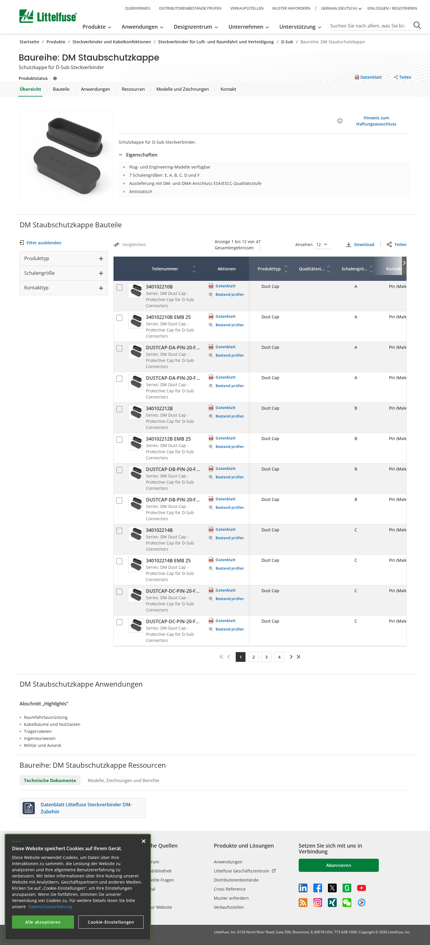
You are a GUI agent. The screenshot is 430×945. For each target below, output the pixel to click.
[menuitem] (98, 27)
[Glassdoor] (347, 888)
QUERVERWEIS (137, 8)
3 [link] (266, 657)
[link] (290, 657)
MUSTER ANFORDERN (291, 8)
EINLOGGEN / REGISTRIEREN (392, 8)
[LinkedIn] (303, 888)
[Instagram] (317, 902)
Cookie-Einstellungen (111, 922)
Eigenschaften (141, 155)
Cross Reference (230, 889)
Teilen (401, 244)
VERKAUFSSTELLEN (247, 8)
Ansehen (304, 244)
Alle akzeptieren (43, 922)
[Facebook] (317, 888)
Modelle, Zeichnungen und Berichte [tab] (123, 780)
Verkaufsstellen (229, 907)
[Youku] (361, 902)
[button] (66, 157)
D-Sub (287, 41)
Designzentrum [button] (193, 26)
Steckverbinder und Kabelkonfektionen (112, 41)
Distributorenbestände (236, 880)
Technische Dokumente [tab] (50, 780)
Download (364, 244)
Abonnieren (338, 865)
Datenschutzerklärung (50, 906)
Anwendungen (228, 862)
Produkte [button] (94, 26)
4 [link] (279, 657)
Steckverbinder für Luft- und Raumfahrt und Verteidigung (216, 41)
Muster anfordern (231, 898)
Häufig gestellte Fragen (151, 880)
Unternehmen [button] (245, 26)
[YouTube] (361, 888)
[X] (332, 888)
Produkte (56, 41)
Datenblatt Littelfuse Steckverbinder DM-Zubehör (86, 808)
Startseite (29, 41)
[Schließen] (143, 841)
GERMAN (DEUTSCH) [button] (339, 8)
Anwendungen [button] (140, 26)
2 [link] (253, 657)
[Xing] (332, 902)
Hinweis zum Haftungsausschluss (376, 121)
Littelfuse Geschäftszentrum (241, 871)
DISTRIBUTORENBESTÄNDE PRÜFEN (190, 8)
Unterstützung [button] (297, 26)
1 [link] (241, 657)
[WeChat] (347, 902)
